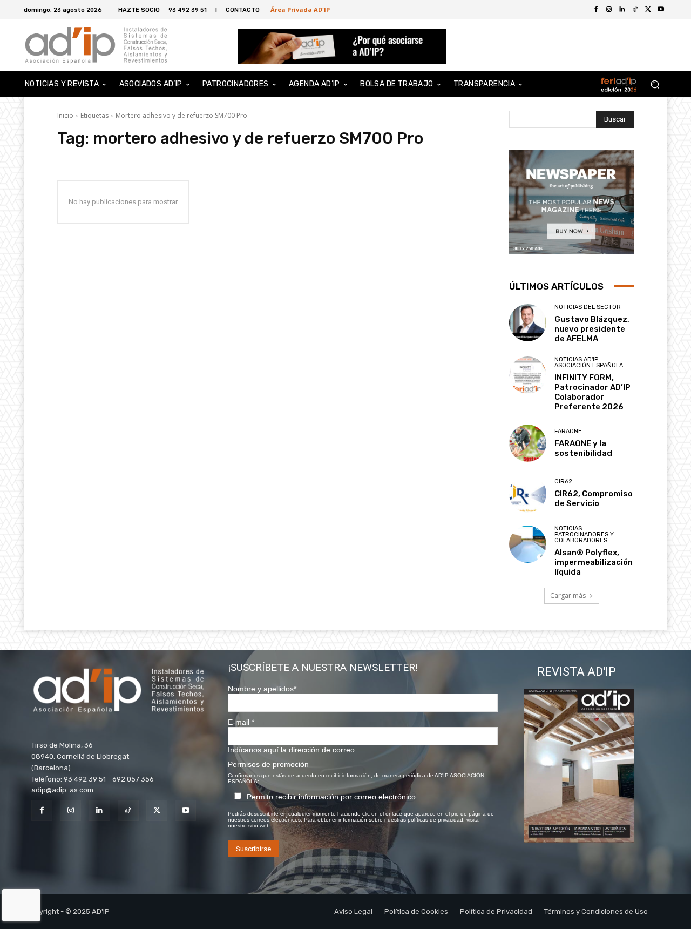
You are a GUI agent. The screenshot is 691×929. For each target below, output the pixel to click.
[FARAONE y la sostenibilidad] (527, 443)
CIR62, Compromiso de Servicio (593, 498)
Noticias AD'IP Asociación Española (588, 362)
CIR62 (563, 481)
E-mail (241, 722)
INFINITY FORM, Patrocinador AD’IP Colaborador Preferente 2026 (592, 392)
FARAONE (568, 431)
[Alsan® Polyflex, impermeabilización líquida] (527, 544)
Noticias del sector (587, 307)
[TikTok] (128, 810)
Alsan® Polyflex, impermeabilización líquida (593, 562)
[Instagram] (70, 810)
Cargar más (568, 595)
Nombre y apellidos (262, 688)
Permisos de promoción (268, 764)
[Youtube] (660, 9)
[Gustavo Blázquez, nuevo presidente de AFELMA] (527, 322)
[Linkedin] (99, 810)
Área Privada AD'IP (300, 9)
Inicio (65, 115)
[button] (654, 84)
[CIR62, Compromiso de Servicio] (527, 493)
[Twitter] (647, 9)
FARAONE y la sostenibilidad (583, 448)
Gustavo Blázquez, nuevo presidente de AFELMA (591, 329)
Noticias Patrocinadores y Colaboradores (584, 534)
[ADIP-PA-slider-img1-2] (342, 46)
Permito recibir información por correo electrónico (331, 796)
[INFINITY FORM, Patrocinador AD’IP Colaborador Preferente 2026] (527, 375)
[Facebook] (596, 9)
